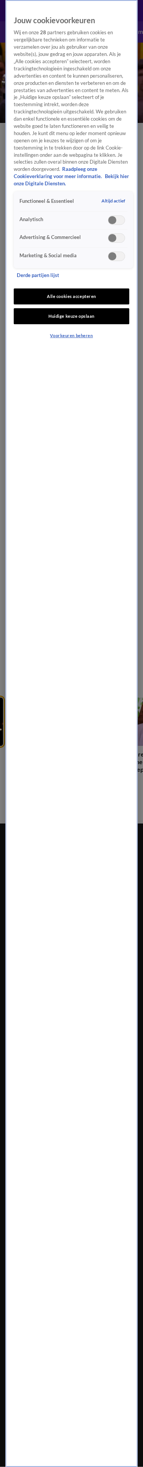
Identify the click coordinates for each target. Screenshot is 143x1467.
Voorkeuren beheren (71, 335)
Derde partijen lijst (38, 275)
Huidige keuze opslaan (71, 316)
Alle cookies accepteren (71, 296)
